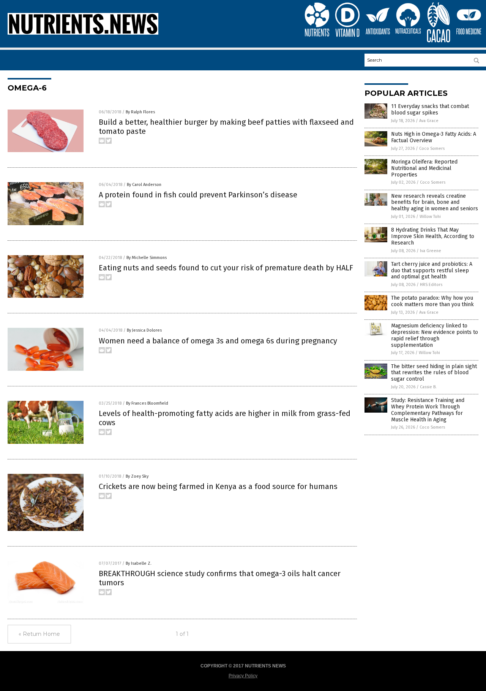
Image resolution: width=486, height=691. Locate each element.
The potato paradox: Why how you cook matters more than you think (432, 301)
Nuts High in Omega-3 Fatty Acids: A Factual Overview (433, 137)
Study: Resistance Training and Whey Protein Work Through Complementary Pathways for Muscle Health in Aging (427, 410)
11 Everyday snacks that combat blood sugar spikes (430, 109)
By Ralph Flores (140, 112)
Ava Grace (429, 120)
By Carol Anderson (144, 184)
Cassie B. (428, 386)
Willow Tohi (430, 216)
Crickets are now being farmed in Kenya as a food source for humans (218, 486)
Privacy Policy (243, 675)
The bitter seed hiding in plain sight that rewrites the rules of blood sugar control (434, 373)
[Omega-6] (83, 33)
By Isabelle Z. (138, 563)
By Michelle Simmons (146, 257)
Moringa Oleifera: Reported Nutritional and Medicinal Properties (424, 168)
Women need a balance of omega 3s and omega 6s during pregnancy (218, 340)
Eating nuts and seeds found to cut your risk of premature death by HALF (226, 267)
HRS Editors (431, 284)
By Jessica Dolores (144, 330)
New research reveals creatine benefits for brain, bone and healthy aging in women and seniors (434, 202)
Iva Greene (430, 250)
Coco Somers (432, 148)
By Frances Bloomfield (147, 403)
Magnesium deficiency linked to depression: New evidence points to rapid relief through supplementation (434, 335)
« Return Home (39, 634)
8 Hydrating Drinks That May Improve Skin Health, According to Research (432, 236)
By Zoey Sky (137, 476)
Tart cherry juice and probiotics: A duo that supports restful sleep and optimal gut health (431, 270)
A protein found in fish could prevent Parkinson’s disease (198, 194)
